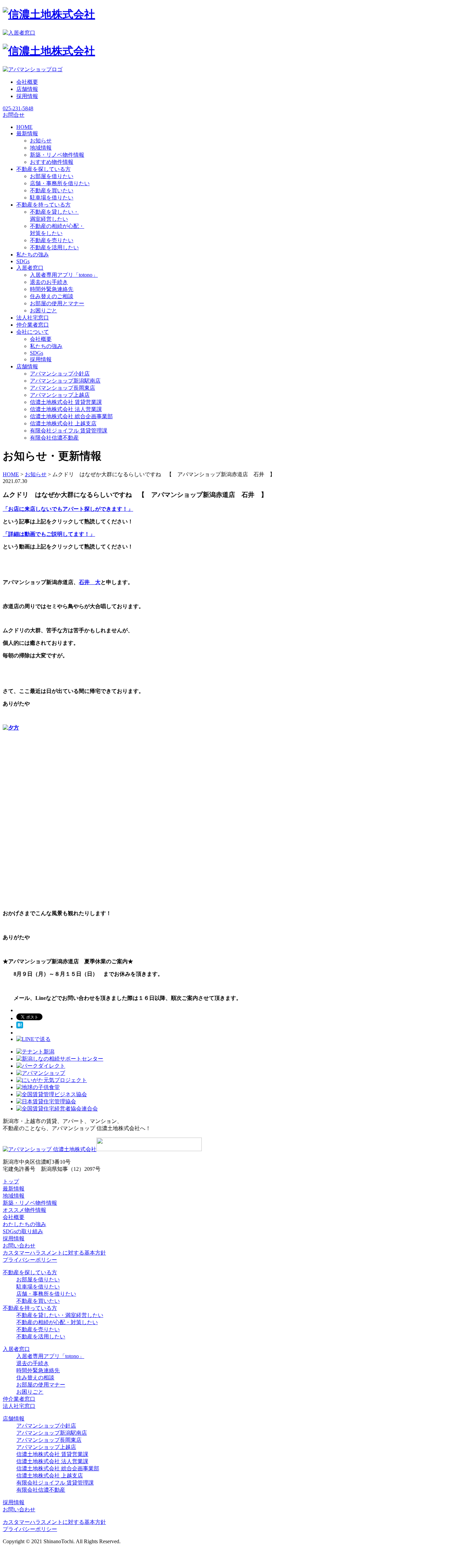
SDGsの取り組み (23, 1231)
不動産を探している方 (30, 1272)
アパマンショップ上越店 (60, 395)
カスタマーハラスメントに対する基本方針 (54, 1253)
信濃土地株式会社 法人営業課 (66, 409)
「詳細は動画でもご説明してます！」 (49, 534)
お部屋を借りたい (51, 176)
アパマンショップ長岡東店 (62, 388)
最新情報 (13, 1188)
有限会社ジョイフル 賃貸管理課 (68, 430)
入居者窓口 (16, 1349)
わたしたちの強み (24, 1224)
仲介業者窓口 (19, 1399)
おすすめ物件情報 (51, 162)
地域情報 (41, 148)
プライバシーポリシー (30, 1260)
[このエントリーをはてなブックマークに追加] (19, 1026)
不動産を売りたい (51, 240)
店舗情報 (27, 89)
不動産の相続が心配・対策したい (57, 1322)
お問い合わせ (19, 1245)
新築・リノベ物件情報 (57, 155)
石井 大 (90, 582)
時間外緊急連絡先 (51, 289)
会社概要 (27, 82)
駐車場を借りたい (51, 197)
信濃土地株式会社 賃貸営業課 (66, 402)
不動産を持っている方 (30, 1308)
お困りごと (43, 310)
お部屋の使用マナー (40, 1385)
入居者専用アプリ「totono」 (64, 275)
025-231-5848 (18, 108)
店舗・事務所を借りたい (60, 183)
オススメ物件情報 (24, 1210)
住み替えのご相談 (51, 296)
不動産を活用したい (54, 247)
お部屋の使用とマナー (57, 303)
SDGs (36, 353)
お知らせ (41, 140)
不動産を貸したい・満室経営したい (59, 1315)
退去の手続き (32, 1363)
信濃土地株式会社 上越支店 (63, 423)
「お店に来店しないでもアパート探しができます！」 (68, 509)
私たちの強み (46, 346)
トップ (11, 1181)
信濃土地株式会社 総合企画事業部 (71, 416)
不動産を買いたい (51, 190)
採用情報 (27, 96)
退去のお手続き (49, 282)
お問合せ (13, 115)
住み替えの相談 (35, 1377)
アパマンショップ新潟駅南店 (65, 381)
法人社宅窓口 (19, 1406)
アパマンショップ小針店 (60, 373)
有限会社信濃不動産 (54, 438)
